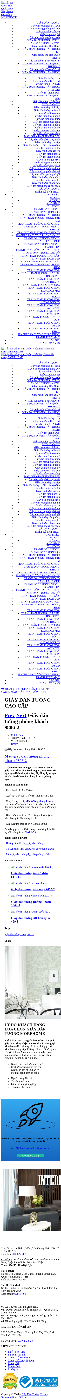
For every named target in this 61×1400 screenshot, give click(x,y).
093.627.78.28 (25, 1340)
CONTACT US (30, 1155)
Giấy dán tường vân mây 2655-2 (33, 889)
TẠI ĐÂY (31, 832)
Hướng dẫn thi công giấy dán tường (24, 843)
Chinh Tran (17, 735)
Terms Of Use (19, 1397)
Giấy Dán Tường (30, 1394)
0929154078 (19, 1293)
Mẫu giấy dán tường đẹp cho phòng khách (28, 854)
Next (21, 715)
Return (14, 743)
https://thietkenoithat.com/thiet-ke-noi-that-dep (31, 1148)
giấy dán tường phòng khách (19, 934)
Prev (10, 715)
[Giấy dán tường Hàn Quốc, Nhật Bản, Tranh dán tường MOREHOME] (9, 17)
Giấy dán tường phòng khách (36, 801)
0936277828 (20, 1254)
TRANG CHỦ (12, 689)
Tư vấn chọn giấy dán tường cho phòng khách (30, 848)
